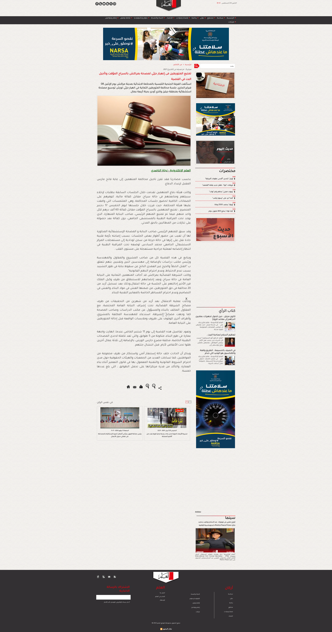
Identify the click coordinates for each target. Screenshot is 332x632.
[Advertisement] (162, 315)
